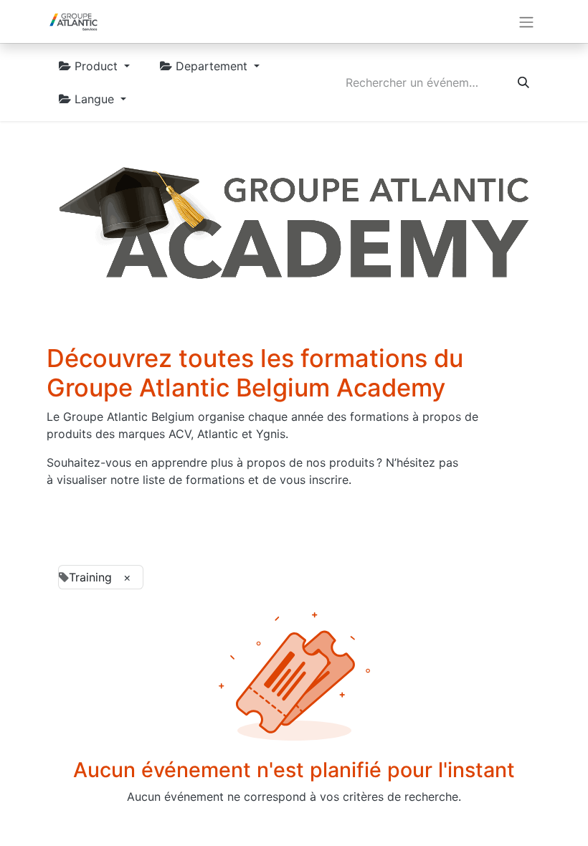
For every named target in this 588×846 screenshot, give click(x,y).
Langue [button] (94, 99)
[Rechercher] (523, 82)
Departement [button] (211, 66)
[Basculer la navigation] (526, 21)
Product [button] (96, 66)
